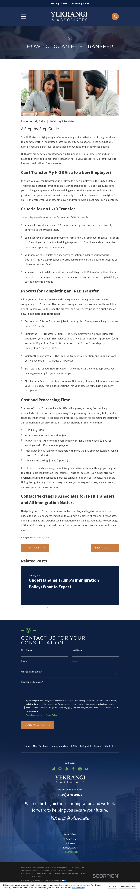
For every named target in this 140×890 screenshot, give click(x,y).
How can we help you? (32, 682)
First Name (26, 650)
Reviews (98, 746)
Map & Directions (70, 851)
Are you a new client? (31, 672)
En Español (85, 746)
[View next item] (47, 608)
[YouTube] (86, 768)
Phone (24, 661)
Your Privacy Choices (53, 880)
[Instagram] (80, 768)
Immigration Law (60, 746)
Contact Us (110, 746)
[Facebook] (73, 768)
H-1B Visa (38, 537)
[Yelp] (66, 768)
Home (27, 746)
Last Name (77, 650)
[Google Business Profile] (60, 768)
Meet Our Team (40, 746)
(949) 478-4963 (70, 794)
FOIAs (74, 746)
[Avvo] (53, 768)
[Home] (68, 16)
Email (74, 661)
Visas (46, 537)
